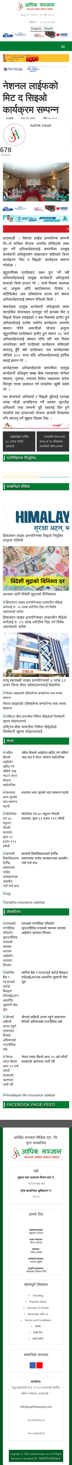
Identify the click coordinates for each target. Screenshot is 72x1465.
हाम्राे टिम (36, 1214)
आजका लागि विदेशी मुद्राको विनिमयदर (29, 594)
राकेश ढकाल (36, 1252)
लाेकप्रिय (14, 912)
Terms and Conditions (38, 1320)
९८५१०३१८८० (36, 1420)
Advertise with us (38, 1314)
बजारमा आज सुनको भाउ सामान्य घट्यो (45, 792)
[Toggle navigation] (63, 46)
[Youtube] (39, 1365)
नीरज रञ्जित (36, 1242)
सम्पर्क (38, 1326)
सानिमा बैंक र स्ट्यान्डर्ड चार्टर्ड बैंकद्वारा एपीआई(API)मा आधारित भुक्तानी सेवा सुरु (45, 977)
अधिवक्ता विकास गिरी (36, 1271)
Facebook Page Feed (31, 1104)
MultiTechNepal (49, 1458)
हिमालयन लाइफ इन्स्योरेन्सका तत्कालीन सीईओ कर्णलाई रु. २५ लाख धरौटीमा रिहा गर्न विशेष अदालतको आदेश (35, 622)
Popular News (37, 1301)
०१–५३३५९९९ (36, 1433)
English (36, 28)
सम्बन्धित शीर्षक (18, 486)
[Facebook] (32, 1365)
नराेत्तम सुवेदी (36, 1261)
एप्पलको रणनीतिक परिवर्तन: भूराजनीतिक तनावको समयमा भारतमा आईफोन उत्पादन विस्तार (44, 928)
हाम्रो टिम (37, 1332)
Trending (37, 1295)
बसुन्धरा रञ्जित (36, 1232)
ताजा (10, 741)
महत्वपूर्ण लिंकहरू (36, 1284)
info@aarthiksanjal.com (36, 1406)
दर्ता (36, 1171)
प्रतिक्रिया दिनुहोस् (21, 458)
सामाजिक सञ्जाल (36, 1355)
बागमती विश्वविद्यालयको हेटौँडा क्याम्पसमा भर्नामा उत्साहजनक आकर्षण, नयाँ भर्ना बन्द (45, 858)
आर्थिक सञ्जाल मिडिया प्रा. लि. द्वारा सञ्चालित (36, 1140)
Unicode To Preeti (38, 1308)
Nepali (48, 28)
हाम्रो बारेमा (37, 1338)
